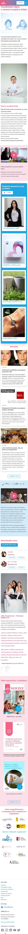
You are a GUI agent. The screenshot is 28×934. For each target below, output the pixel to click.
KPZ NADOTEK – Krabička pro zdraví (11, 265)
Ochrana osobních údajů (7, 922)
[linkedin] (11, 930)
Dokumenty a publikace (7, 889)
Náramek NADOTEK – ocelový (10, 338)
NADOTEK (3, 899)
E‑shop (9, 192)
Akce (2, 897)
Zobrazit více (14, 476)
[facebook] (3, 930)
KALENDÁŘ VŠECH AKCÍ (9, 544)
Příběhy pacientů (5, 895)
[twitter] (19, 930)
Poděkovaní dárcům (6, 893)
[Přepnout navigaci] (26, 3)
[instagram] (7, 930)
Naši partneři (4, 891)
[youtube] (15, 930)
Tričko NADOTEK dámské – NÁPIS (11, 228)
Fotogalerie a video (6, 887)
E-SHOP (20, 2)
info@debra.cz (8, 907)
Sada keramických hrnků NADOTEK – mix (12, 301)
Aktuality (3, 885)
